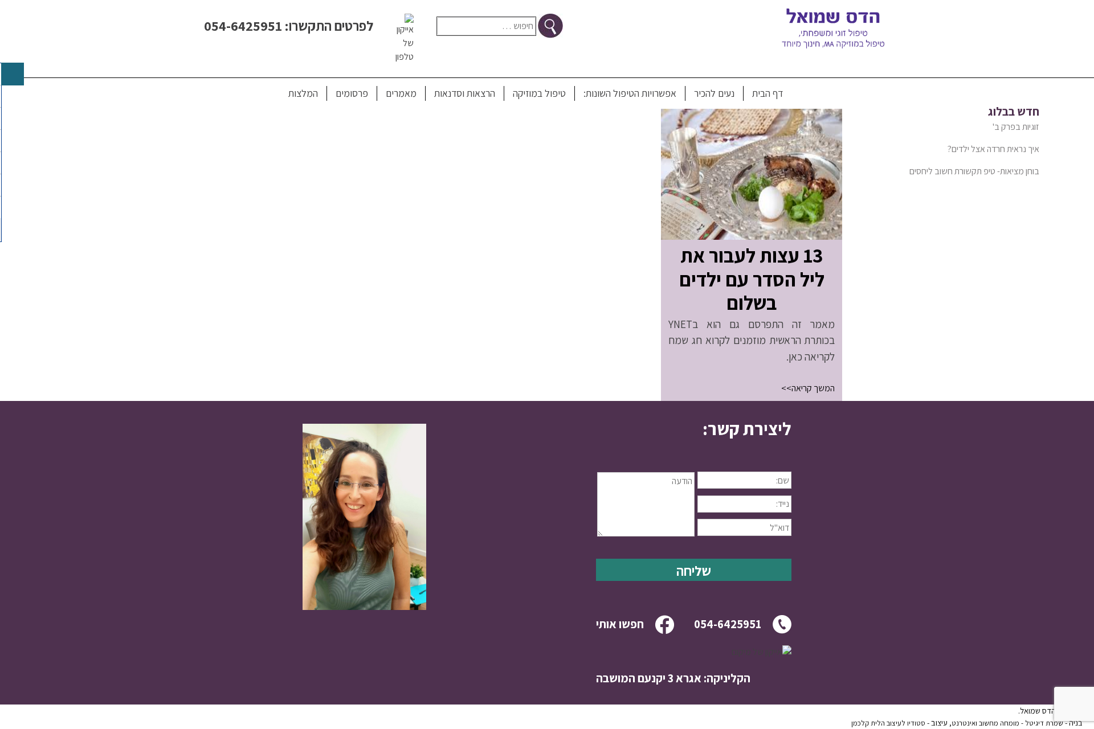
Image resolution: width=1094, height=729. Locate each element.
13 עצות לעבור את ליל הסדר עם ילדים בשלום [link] (751, 279)
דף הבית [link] (767, 93)
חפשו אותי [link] (620, 624)
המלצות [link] (303, 93)
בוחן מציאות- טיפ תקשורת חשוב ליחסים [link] (974, 171)
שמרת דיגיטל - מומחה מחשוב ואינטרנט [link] (1007, 723)
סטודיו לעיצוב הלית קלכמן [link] (888, 723)
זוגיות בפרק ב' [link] (1016, 127)
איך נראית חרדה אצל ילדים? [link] (993, 149)
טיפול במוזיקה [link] (539, 93)
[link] (751, 237)
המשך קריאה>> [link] (808, 388)
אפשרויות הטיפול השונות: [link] (629, 93)
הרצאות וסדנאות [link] (464, 93)
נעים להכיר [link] (714, 93)
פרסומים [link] (352, 93)
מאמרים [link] (401, 93)
